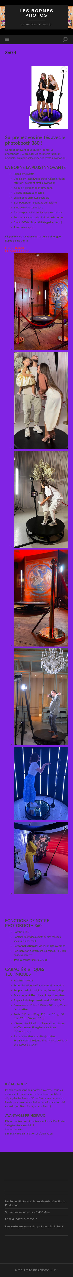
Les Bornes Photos (36, 13)
